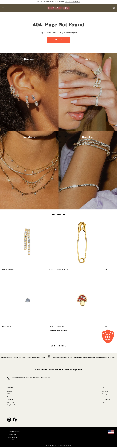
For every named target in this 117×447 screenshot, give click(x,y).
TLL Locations (106, 399)
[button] (9, 420)
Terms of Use (12, 434)
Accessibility (12, 440)
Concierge (105, 397)
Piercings (104, 394)
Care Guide (10, 402)
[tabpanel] (58, 275)
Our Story (105, 391)
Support (9, 391)
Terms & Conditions (14, 432)
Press (103, 402)
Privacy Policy (12, 437)
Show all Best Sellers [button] (58, 331)
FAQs (9, 394)
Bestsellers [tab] (58, 214)
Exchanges (10, 399)
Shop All (58, 40)
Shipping (9, 397)
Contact (10, 388)
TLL (103, 388)
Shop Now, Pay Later (13, 405)
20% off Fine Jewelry (72, 2)
